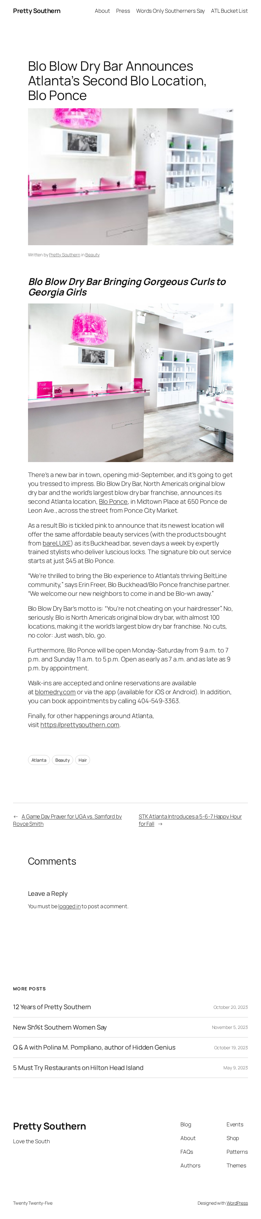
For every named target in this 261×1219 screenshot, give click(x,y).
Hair (83, 760)
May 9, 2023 (235, 1068)
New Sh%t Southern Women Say (60, 1027)
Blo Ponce (113, 501)
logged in (69, 906)
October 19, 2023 (231, 1047)
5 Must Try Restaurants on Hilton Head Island (78, 1067)
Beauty (92, 255)
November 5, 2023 (230, 1027)
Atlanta (39, 760)
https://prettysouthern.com (79, 724)
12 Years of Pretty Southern (52, 1006)
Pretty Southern (36, 10)
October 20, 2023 (231, 1007)
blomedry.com (55, 692)
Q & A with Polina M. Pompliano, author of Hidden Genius (94, 1047)
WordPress (237, 1203)
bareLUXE (57, 543)
